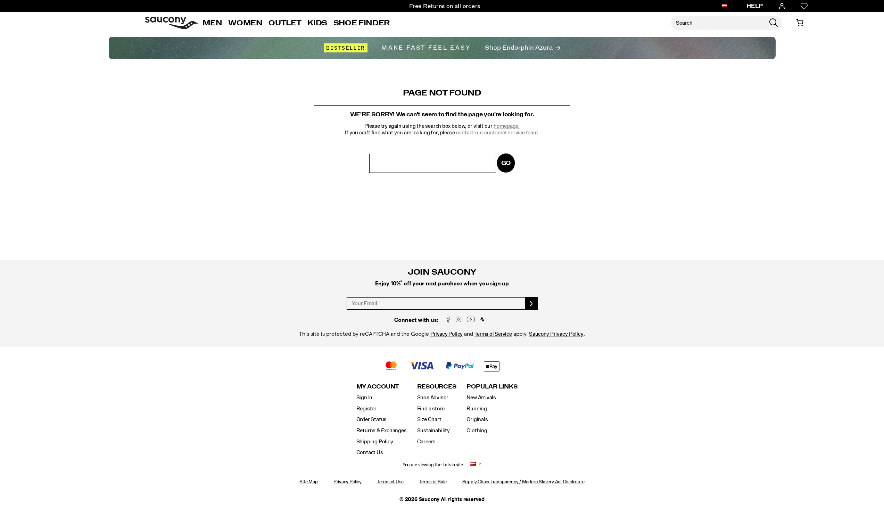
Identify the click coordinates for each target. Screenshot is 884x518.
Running (476, 408)
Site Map (308, 481)
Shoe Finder (361, 23)
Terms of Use (390, 481)
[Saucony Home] (171, 22)
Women (245, 23)
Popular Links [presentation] (491, 387)
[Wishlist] (804, 6)
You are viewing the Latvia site (433, 464)
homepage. (507, 126)
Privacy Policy (446, 334)
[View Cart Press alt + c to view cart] (799, 23)
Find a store (431, 408)
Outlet (284, 23)
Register (366, 408)
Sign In (364, 397)
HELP (754, 6)
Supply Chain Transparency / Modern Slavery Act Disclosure (523, 481)
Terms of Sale (432, 481)
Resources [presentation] (436, 387)
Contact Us (369, 452)
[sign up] (532, 303)
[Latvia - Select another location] (724, 6)
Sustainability (433, 430)
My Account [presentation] (377, 387)
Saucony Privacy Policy (556, 334)
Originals (477, 419)
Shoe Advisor (432, 397)
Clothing (476, 430)
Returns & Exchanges (381, 430)
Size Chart (429, 419)
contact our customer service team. (497, 132)
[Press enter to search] (773, 23)
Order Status (371, 419)
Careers (426, 441)
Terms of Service (493, 334)
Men (212, 23)
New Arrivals (481, 397)
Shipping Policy (374, 441)
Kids (317, 23)
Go (506, 163)
